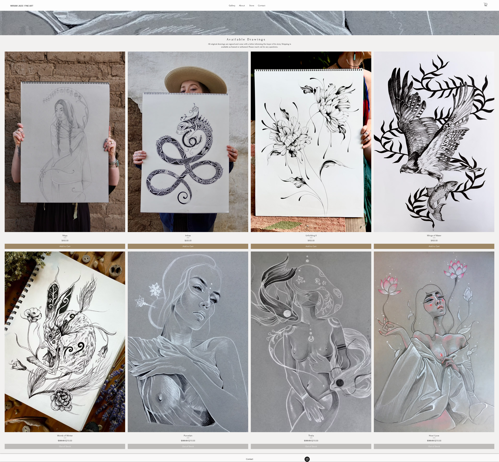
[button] (486, 4)
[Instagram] (307, 459)
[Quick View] (65, 142)
